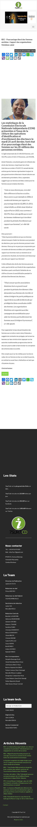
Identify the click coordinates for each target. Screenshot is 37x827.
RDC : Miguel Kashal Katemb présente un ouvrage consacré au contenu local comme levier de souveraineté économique (17, 755)
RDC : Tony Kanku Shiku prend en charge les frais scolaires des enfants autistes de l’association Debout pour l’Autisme (17, 769)
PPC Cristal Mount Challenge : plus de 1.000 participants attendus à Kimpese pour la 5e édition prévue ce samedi (17, 783)
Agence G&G (19, 819)
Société (4, 374)
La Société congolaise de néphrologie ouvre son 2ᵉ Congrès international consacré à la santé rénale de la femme (17, 762)
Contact (5, 805)
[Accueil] (18, 5)
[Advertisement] (18, 80)
